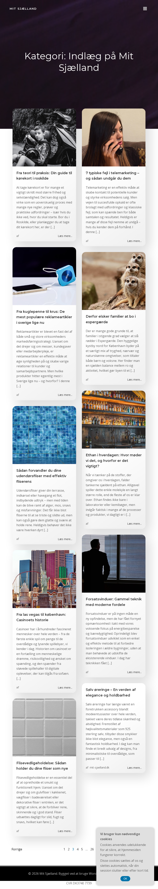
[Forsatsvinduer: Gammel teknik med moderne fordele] (113, 563)
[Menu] (145, 8)
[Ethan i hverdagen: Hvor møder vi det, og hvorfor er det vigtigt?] (113, 419)
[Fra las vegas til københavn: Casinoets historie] (44, 579)
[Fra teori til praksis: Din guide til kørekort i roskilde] (44, 137)
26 (92, 849)
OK (125, 878)
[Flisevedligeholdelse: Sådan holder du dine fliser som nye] (44, 727)
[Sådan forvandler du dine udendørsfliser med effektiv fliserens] (44, 435)
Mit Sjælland (23, 8)
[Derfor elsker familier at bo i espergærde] (113, 281)
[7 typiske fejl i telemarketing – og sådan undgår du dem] (113, 137)
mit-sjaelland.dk (99, 767)
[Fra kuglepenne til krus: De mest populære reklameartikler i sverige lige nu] (44, 276)
